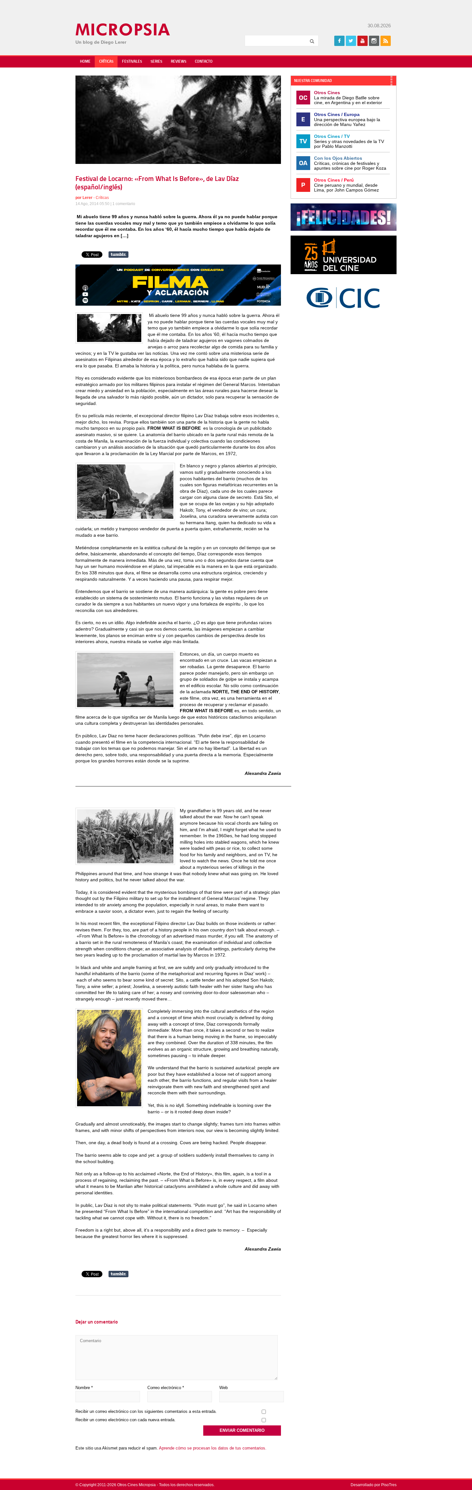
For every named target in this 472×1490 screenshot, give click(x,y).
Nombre (84, 1387)
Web (223, 1387)
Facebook (339, 41)
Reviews (178, 62)
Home (85, 62)
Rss (385, 41)
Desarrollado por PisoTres (374, 1485)
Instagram (374, 41)
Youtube (362, 41)
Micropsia (123, 29)
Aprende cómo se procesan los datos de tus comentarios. (213, 1448)
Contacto (204, 62)
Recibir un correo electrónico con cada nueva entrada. (125, 1419)
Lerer (87, 197)
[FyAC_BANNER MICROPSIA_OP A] (178, 304)
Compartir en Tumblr (118, 254)
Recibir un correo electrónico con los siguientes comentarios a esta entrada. (146, 1411)
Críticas (106, 62)
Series (156, 62)
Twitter (351, 41)
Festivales (132, 62)
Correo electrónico (165, 1387)
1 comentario (123, 204)
